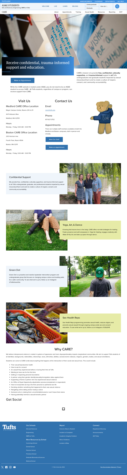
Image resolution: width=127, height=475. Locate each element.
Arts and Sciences (31, 429)
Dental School (30, 447)
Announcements (98, 433)
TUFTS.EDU (6, 1)
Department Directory (99, 429)
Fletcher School (31, 450)
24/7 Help (96, 436)
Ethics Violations (65, 440)
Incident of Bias (64, 443)
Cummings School (31, 443)
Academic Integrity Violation (68, 436)
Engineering (30, 433)
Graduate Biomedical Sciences (35, 457)
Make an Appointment (22, 80)
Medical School (30, 461)
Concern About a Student (67, 429)
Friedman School (31, 454)
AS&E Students (10, 5)
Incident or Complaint (66, 433)
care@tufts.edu (50, 110)
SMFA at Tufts (30, 436)
